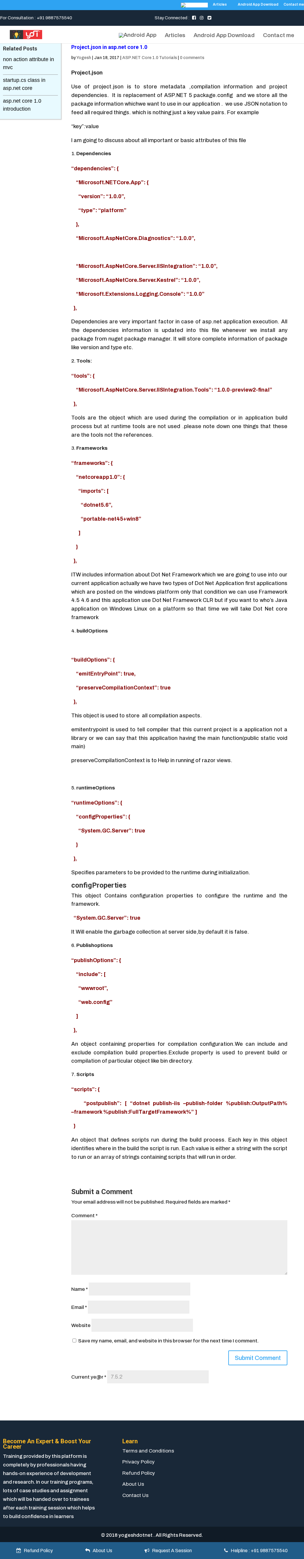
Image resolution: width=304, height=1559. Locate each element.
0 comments (192, 57)
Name (79, 1289)
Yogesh (83, 57)
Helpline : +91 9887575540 (258, 1550)
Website (81, 1325)
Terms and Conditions (148, 1451)
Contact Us (135, 1495)
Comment (84, 1215)
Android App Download (258, 5)
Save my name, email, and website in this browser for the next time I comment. (168, 1341)
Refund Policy (138, 1473)
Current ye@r (88, 1377)
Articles (220, 5)
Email (79, 1307)
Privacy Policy (138, 1462)
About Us (133, 1484)
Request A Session (170, 1550)
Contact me (294, 5)
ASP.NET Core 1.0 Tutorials (149, 57)
